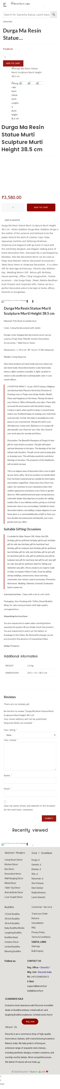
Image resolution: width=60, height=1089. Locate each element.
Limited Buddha (12, 946)
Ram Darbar (37, 888)
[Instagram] (13, 967)
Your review (11, 740)
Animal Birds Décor (14, 892)
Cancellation (38, 923)
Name (8, 775)
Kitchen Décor (11, 864)
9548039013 (43, 977)
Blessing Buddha (13, 951)
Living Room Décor (14, 860)
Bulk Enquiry (37, 951)
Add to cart (13, 63)
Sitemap (36, 946)
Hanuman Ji (37, 878)
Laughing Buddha (13, 932)
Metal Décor (10, 883)
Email (8, 788)
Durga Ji (36, 860)
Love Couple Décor (14, 897)
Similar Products (11, 646)
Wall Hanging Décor (14, 878)
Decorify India (45, 972)
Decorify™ (45, 967)
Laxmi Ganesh (38, 897)
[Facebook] (8, 967)
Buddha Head (11, 937)
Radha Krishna (39, 892)
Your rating (10, 729)
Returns (35, 918)
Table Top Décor (12, 887)
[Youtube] (18, 967)
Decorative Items (13, 874)
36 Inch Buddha (12, 923)
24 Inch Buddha (12, 918)
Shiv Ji (35, 874)
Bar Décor (9, 869)
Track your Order (40, 913)
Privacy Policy (38, 932)
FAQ (34, 927)
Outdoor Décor (12, 942)
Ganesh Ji (36, 864)
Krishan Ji (36, 869)
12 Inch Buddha (12, 914)
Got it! (48, 7)
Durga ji (20, 335)
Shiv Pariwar (38, 883)
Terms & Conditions (41, 937)
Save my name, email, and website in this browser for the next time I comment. (29, 807)
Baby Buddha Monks (14, 928)
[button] (4, 844)
